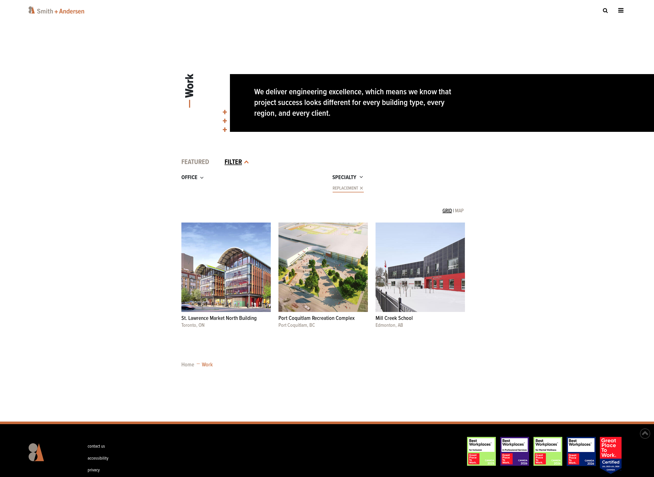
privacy (94, 470)
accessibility (98, 458)
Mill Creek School (394, 318)
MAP (459, 211)
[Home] (57, 10)
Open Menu (621, 10)
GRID (447, 211)
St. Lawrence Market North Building (219, 318)
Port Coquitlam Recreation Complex (316, 318)
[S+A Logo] (53, 456)
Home (187, 365)
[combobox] (252, 189)
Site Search (605, 10)
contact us (96, 446)
